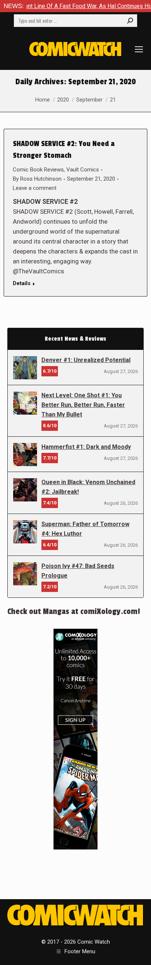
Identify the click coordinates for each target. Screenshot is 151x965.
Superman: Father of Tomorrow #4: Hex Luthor (85, 529)
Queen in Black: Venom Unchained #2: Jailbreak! (88, 487)
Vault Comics (82, 169)
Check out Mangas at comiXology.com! (73, 611)
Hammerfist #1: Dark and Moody (86, 446)
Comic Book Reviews (38, 169)
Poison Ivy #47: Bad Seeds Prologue (77, 571)
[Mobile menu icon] (139, 49)
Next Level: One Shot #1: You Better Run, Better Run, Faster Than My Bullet (83, 405)
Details (21, 283)
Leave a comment (34, 188)
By (37, 178)
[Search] (130, 20)
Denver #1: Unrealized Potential (85, 359)
